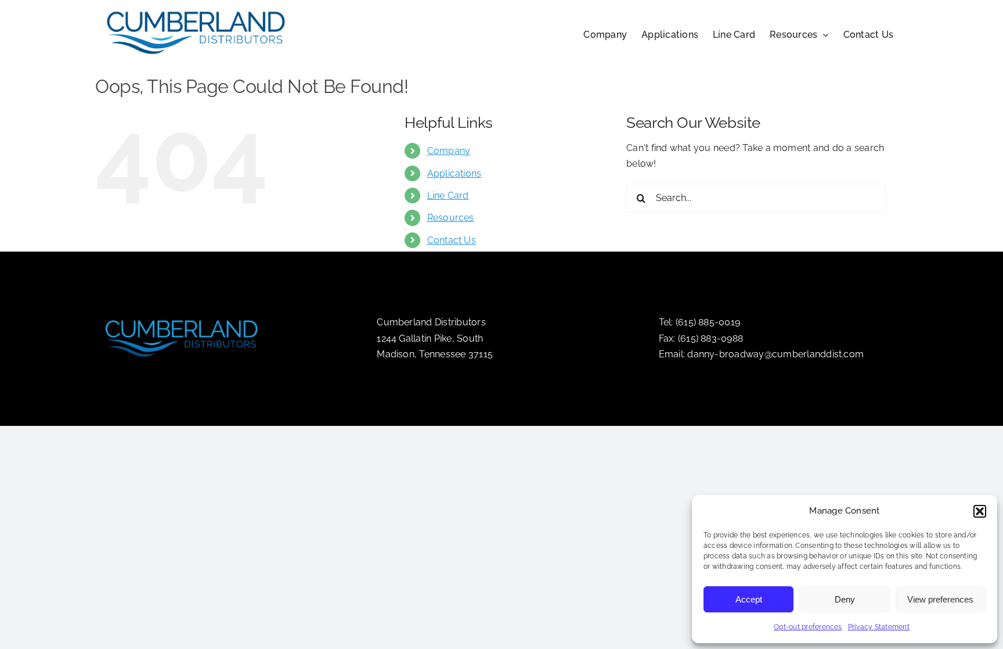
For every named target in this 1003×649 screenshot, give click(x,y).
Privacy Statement (879, 627)
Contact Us (451, 240)
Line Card (448, 195)
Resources (450, 217)
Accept (748, 599)
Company (449, 150)
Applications (454, 173)
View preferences (940, 599)
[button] (980, 511)
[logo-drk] (182, 314)
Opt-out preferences (808, 627)
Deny (845, 599)
